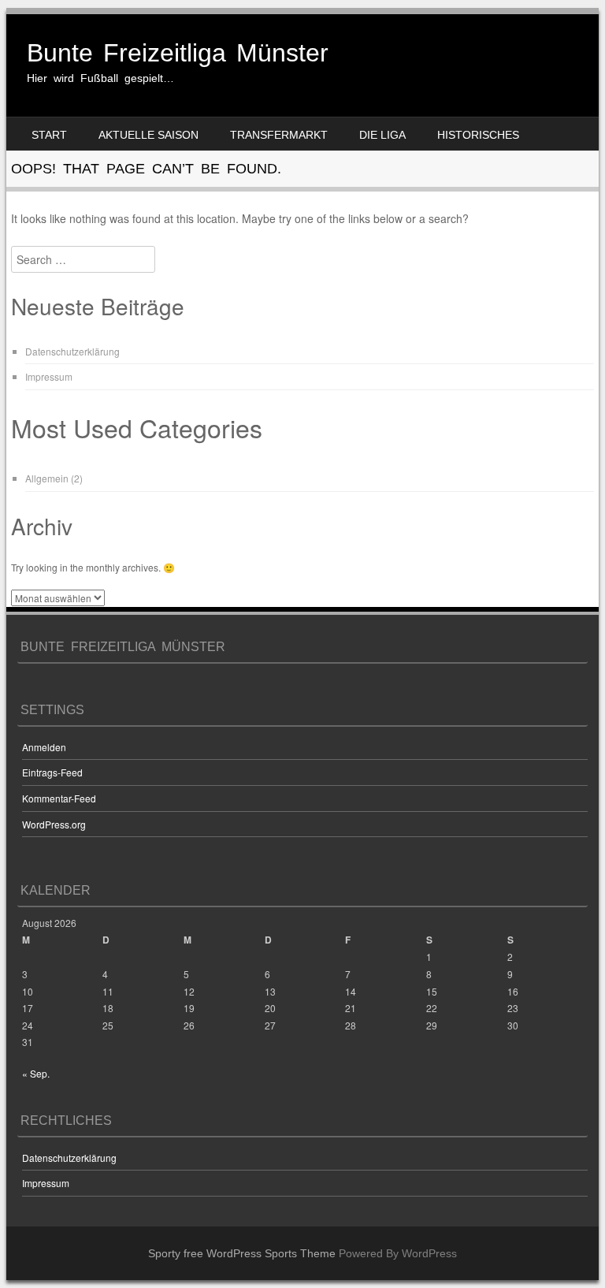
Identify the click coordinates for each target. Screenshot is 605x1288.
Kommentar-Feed (59, 798)
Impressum (48, 376)
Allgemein (47, 478)
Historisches (478, 134)
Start (49, 134)
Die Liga (382, 134)
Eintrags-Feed (52, 772)
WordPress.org (54, 824)
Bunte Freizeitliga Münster (177, 53)
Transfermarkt (279, 134)
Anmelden (44, 747)
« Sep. (36, 1073)
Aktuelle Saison (148, 134)
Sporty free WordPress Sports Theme (242, 1253)
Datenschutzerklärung (72, 351)
